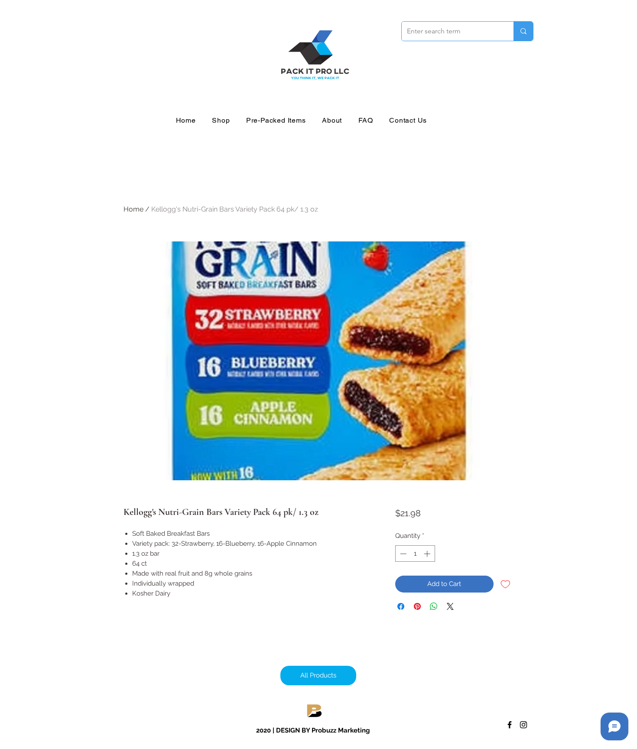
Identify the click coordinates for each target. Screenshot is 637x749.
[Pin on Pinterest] (417, 606)
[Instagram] (523, 724)
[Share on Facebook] (401, 606)
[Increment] (428, 554)
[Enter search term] (523, 31)
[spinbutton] (415, 554)
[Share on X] (450, 606)
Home (133, 209)
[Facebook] (509, 724)
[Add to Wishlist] (505, 584)
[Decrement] (402, 554)
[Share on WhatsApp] (434, 606)
